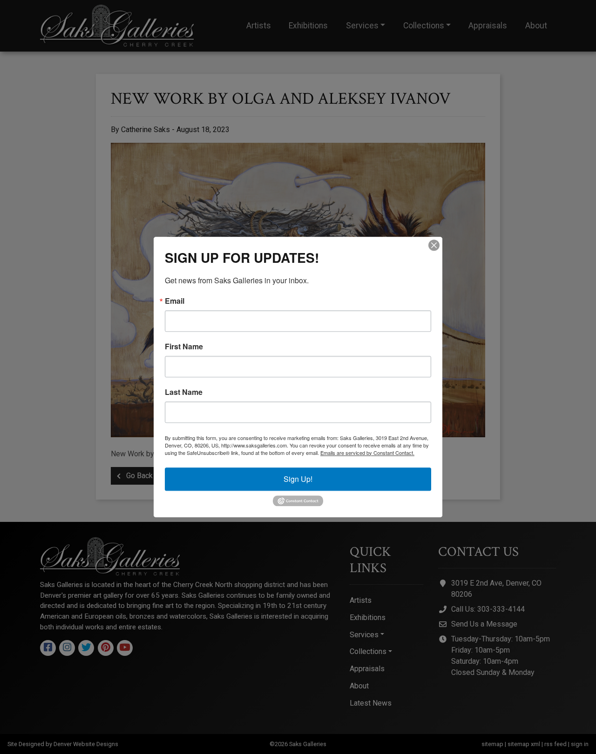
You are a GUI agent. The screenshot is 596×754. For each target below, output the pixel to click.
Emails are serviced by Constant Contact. (367, 452)
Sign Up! (298, 479)
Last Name (184, 392)
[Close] (434, 245)
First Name (184, 346)
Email (174, 301)
